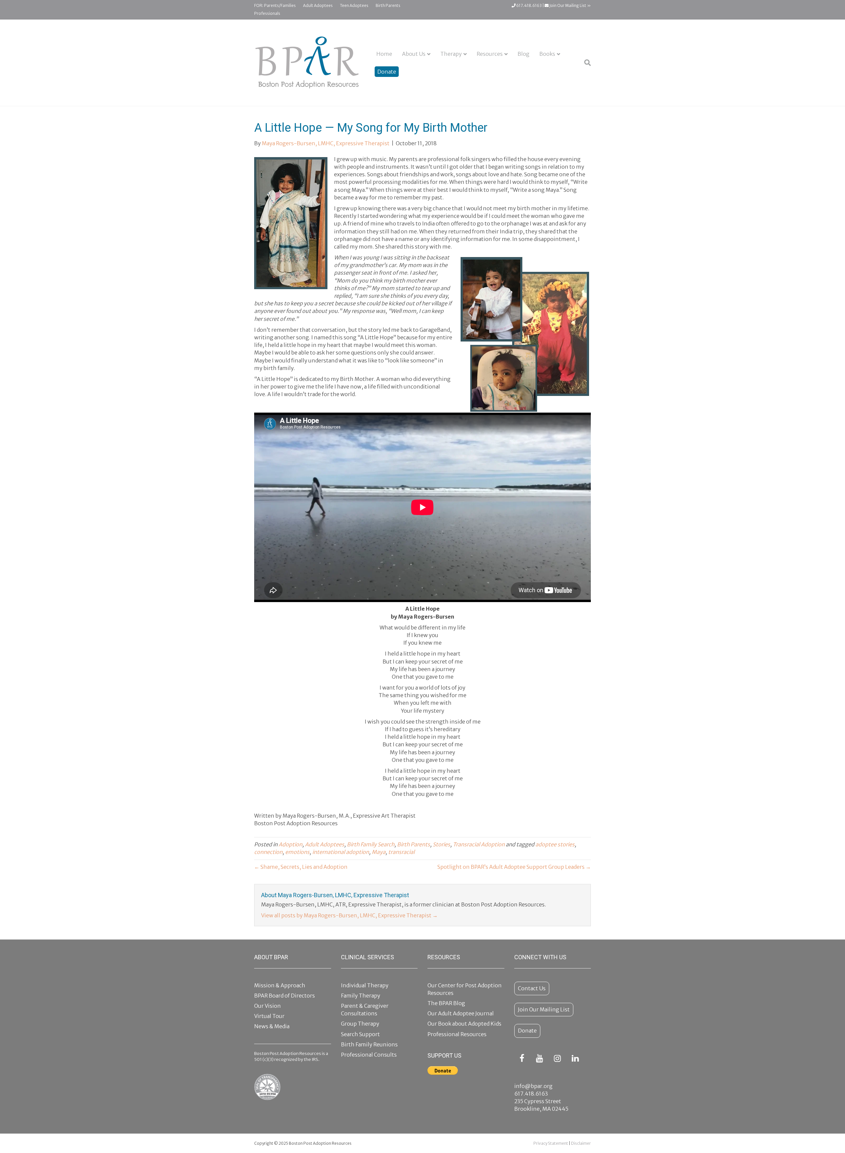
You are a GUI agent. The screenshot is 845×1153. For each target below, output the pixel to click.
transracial (401, 852)
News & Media (271, 1026)
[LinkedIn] (575, 1059)
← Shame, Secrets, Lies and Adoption (301, 867)
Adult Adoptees (318, 5)
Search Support (360, 1034)
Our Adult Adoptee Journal (460, 1013)
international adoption (340, 852)
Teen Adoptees (354, 5)
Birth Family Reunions (369, 1044)
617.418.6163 (529, 5)
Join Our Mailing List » (570, 5)
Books (547, 54)
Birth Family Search (370, 844)
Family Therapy (360, 995)
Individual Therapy (365, 985)
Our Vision (267, 1005)
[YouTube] (539, 1059)
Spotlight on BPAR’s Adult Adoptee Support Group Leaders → (514, 867)
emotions (297, 852)
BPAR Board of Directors (284, 995)
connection (268, 852)
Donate (386, 71)
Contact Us (532, 988)
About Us (413, 54)
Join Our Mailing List (544, 1009)
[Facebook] (521, 1059)
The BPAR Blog (446, 1003)
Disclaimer (581, 1143)
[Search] (585, 62)
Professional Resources (457, 1034)
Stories (441, 844)
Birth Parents (388, 5)
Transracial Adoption (479, 844)
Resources (490, 54)
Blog (523, 54)
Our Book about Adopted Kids (464, 1023)
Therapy (451, 54)
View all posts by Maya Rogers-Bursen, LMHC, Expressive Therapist (349, 915)
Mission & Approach (279, 985)
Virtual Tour (269, 1016)
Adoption (290, 844)
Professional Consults (369, 1054)
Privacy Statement (550, 1143)
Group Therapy (360, 1023)
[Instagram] (557, 1059)
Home (384, 54)
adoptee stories (555, 844)
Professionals (267, 13)
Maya (379, 852)
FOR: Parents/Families (275, 5)
